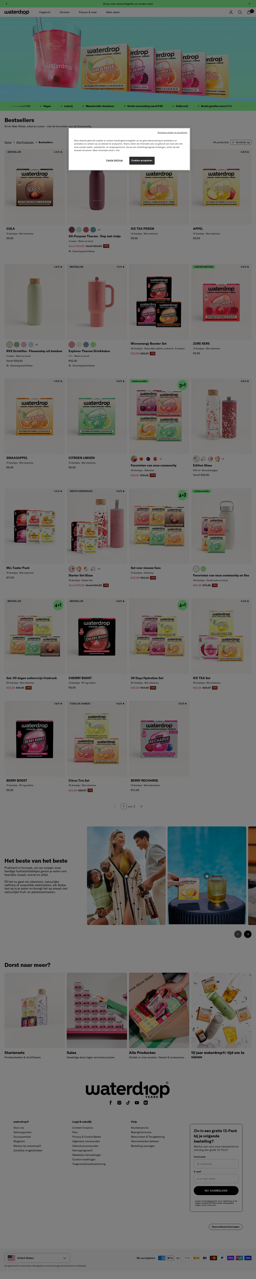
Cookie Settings (114, 160)
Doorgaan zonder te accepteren (172, 132)
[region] (129, 149)
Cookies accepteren (141, 160)
